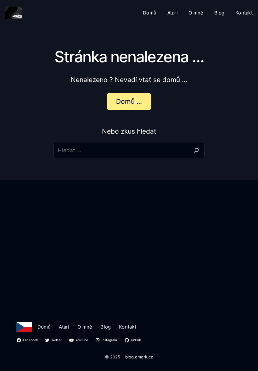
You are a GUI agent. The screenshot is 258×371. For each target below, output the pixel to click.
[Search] (196, 150)
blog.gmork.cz (139, 356)
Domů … (129, 101)
